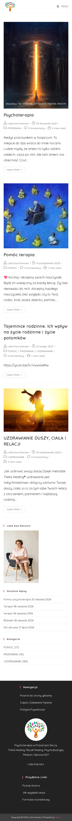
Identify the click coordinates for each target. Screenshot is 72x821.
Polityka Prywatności (32, 709)
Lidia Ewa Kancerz (18, 123)
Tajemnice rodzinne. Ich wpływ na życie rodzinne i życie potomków (35, 331)
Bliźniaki (8, 620)
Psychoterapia (19, 115)
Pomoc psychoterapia (17, 599)
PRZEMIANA (14, 128)
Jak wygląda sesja (33, 792)
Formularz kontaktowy (36, 799)
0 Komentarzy (36, 128)
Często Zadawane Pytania (36, 702)
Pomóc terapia (19, 254)
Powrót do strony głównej (36, 695)
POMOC (12, 268)
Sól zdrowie (11, 627)
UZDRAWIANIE (45, 351)
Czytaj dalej (13, 169)
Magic (58, 817)
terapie (8, 613)
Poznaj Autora (31, 785)
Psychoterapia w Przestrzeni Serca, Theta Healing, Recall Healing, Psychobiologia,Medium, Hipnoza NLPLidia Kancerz (36, 755)
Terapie (8, 606)
